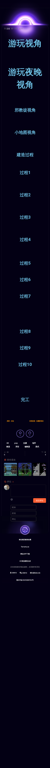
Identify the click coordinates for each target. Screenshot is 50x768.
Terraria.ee (25, 547)
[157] (25, 465)
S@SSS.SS (36, 573)
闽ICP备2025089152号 (25, 580)
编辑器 (27, 446)
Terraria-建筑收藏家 (6, 4)
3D (7, 443)
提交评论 (39, 500)
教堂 (8, 446)
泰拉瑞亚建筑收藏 (25, 540)
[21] (39, 465)
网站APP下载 (25, 554)
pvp (16, 443)
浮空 (17, 446)
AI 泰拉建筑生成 (25, 561)
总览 (8, 29)
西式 (37, 446)
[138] (10, 465)
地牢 (34, 443)
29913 (14, 573)
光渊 (25, 443)
